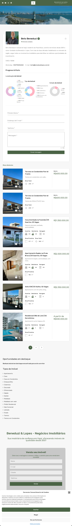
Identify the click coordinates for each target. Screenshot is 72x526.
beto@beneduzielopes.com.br (39, 65)
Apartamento (8, 373)
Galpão (6, 393)
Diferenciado (8, 390)
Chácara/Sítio (8, 382)
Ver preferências (36, 520)
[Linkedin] (11, 3)
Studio (6, 413)
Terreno (6, 415)
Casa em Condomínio (11, 379)
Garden (6, 396)
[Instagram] (8, 3)
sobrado (6, 410)
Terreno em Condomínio (12, 418)
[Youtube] (5, 3)
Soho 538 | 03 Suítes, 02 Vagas (36, 287)
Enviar (36, 484)
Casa (5, 376)
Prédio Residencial (10, 404)
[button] (69, 492)
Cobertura (7, 385)
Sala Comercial (8, 407)
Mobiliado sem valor (10, 401)
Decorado (7, 387)
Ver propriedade (12, 185)
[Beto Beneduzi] (12, 43)
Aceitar (36, 510)
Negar (36, 515)
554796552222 (18, 65)
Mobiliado (7, 399)
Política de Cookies (35, 524)
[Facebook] (2, 3)
